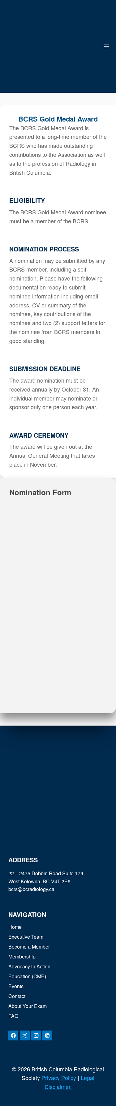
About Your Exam (27, 1006)
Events (16, 986)
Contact (16, 996)
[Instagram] (36, 1035)
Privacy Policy (58, 1078)
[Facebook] (13, 1035)
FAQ (13, 1015)
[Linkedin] (47, 1035)
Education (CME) (27, 976)
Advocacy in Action (29, 966)
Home (15, 926)
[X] (25, 1035)
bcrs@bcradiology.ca (31, 889)
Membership (22, 956)
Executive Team (25, 936)
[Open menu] (107, 46)
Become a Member (29, 946)
